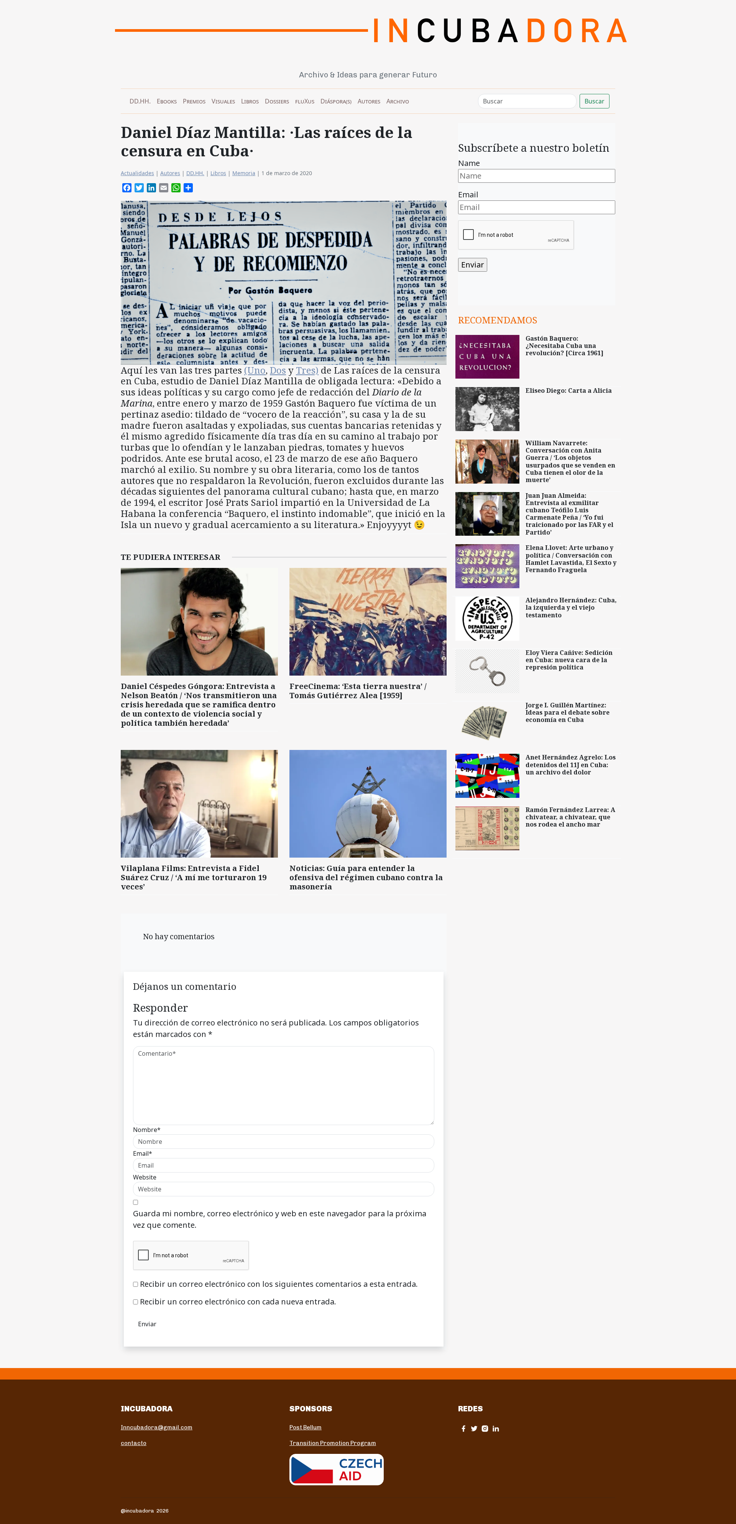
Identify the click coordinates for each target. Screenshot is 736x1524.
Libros (250, 101)
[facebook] (463, 1428)
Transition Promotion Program (332, 1443)
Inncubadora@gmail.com (156, 1427)
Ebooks (167, 101)
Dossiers (277, 101)
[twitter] (474, 1428)
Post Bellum (305, 1427)
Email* (142, 1153)
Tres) (307, 370)
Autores (369, 101)
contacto (133, 1443)
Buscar (595, 101)
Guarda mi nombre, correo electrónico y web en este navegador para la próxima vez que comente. (279, 1219)
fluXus (304, 101)
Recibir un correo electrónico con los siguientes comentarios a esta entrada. (279, 1284)
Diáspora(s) (336, 101)
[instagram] (485, 1428)
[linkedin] (495, 1428)
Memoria (243, 173)
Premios (194, 101)
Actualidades (137, 173)
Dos (278, 370)
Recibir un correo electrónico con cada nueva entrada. (238, 1301)
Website (144, 1177)
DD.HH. (140, 101)
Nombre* (147, 1129)
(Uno (255, 370)
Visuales (223, 101)
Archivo (397, 101)
